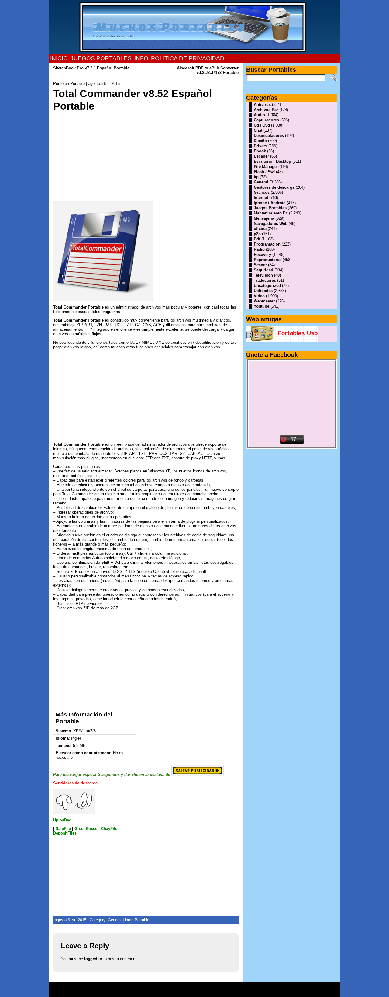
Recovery (262, 254)
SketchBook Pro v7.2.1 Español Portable (91, 68)
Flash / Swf (264, 171)
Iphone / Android (270, 202)
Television (263, 275)
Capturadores (266, 120)
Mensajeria (264, 218)
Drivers (260, 146)
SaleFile (63, 828)
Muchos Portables (192, 987)
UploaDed (62, 820)
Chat (258, 130)
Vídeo (259, 296)
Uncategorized (267, 285)
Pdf (257, 239)
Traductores (265, 280)
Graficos (262, 192)
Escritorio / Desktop (272, 161)
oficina (260, 228)
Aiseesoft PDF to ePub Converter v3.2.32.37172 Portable (208, 70)
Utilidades (263, 290)
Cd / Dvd (262, 125)
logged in (93, 959)
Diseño (260, 140)
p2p (257, 234)
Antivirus (262, 104)
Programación (267, 244)
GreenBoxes (85, 828)
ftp (256, 177)
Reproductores (267, 259)
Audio (259, 115)
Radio (259, 249)
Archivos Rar (266, 109)
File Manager (266, 166)
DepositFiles (65, 833)
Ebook (260, 151)
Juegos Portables (270, 208)
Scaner (260, 265)
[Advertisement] (146, 154)
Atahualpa (216, 992)
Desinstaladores (269, 135)
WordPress (194, 992)
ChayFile (110, 828)
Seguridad (263, 270)
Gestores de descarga (274, 187)
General (115, 920)
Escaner (261, 156)
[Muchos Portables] (194, 27)
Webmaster (264, 301)
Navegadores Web (270, 223)
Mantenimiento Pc (271, 213)
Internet (261, 197)
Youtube (261, 306)
